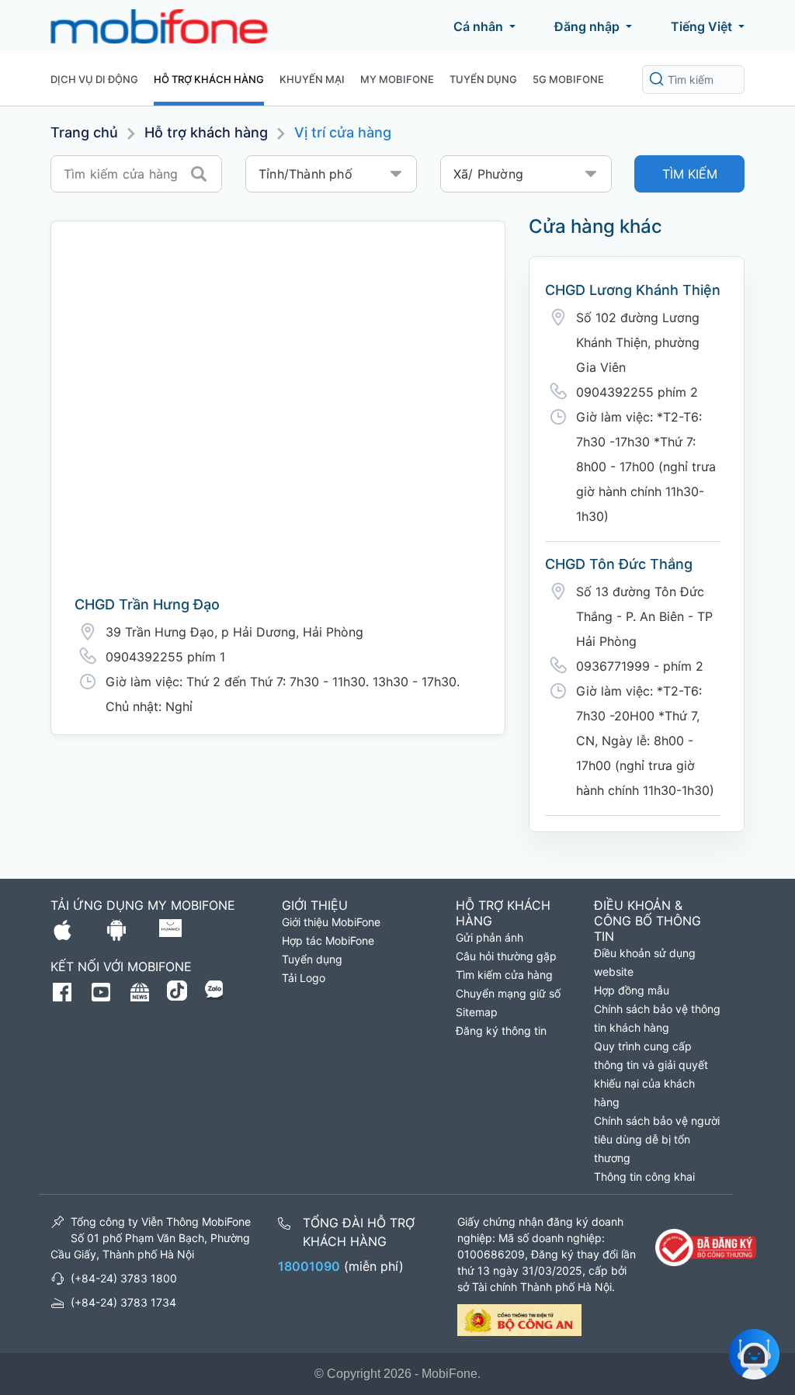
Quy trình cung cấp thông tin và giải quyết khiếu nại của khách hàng (651, 1074)
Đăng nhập (587, 26)
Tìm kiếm (689, 174)
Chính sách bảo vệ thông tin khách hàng (657, 1018)
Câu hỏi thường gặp (506, 956)
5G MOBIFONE (568, 79)
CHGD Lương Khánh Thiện (632, 290)
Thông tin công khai (644, 1176)
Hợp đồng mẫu (631, 990)
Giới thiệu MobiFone (331, 921)
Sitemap (477, 1011)
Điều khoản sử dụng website (645, 962)
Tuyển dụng (483, 79)
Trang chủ (84, 132)
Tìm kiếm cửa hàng (504, 974)
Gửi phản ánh (489, 937)
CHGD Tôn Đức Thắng (619, 564)
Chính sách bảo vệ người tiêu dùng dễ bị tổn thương (657, 1139)
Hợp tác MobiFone (328, 940)
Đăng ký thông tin (501, 1030)
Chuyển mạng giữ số (508, 993)
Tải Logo (303, 977)
